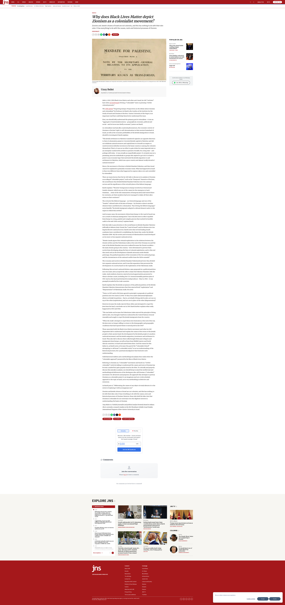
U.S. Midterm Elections (39, 6)
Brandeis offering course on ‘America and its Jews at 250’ (104, 528)
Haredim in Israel (66, 6)
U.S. (18, 2)
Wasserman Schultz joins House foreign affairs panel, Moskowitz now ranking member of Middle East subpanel (104, 534)
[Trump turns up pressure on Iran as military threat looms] (181, 514)
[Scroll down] (113, 553)
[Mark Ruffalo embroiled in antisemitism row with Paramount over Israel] (189, 56)
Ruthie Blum (172, 67)
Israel (12, 2)
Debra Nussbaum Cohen (123, 555)
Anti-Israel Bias (107, 419)
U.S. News (120, 546)
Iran (71, 6)
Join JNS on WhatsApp (182, 82)
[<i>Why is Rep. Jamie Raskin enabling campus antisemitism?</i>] (189, 46)
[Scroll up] (110, 553)
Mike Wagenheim (147, 529)
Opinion (38, 2)
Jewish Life (52, 2)
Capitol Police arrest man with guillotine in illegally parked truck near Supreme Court (103, 522)
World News (171, 53)
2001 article (109, 109)
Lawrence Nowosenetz (184, 552)
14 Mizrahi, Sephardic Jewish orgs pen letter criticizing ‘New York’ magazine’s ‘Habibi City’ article (104, 542)
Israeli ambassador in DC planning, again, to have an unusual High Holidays (129, 523)
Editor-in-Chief (77, 6)
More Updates (97, 553)
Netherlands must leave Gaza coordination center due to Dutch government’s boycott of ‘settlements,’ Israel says (154, 524)
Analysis (31, 2)
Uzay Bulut (95, 31)
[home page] (6, 2)
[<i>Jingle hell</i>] (189, 66)
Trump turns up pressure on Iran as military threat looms (181, 524)
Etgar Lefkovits (173, 60)
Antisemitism (61, 2)
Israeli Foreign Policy (128, 419)
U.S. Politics (117, 419)
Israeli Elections (29, 6)
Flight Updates (48, 6)
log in (125, 474)
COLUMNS (174, 530)
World (24, 2)
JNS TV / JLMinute (173, 521)
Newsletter (261, 2)
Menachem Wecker (130, 527)
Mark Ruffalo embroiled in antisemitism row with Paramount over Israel (176, 57)
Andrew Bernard (122, 527)
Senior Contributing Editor (174, 63)
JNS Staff (145, 551)
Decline (275, 598)
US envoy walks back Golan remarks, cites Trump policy (152, 549)
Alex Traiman (173, 526)
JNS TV (44, 2)
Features (70, 2)
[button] (98, 34)
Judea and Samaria (57, 6)
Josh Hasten (179, 526)
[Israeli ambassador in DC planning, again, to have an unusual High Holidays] (130, 512)
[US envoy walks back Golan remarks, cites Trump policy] (155, 538)
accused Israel (114, 103)
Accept (263, 598)
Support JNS (277, 2)
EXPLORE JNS (103, 500)
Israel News (120, 520)
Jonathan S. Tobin (173, 50)
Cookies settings (251, 598)
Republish (115, 34)
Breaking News (99, 506)
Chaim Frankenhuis (183, 541)
